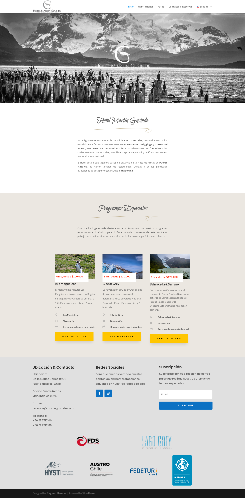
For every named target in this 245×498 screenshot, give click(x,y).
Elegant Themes (56, 493)
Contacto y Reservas (180, 7)
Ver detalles (74, 336)
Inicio (131, 7)
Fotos (161, 7)
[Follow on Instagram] (108, 393)
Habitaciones (145, 7)
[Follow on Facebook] (99, 393)
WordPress (89, 493)
